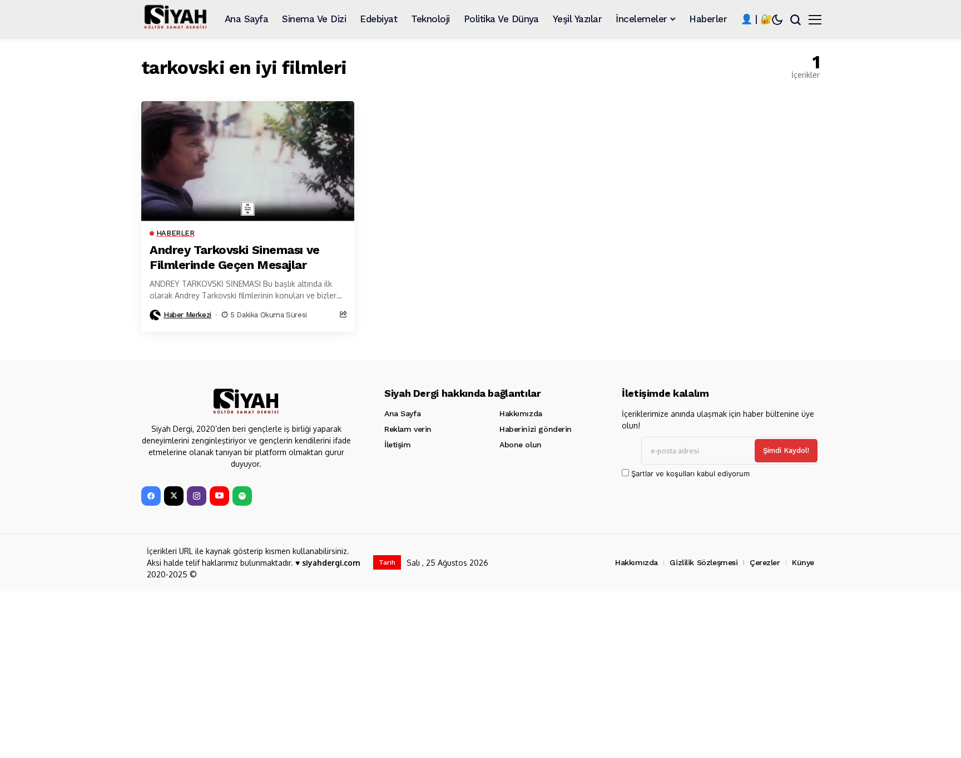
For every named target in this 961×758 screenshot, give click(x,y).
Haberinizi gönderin (535, 429)
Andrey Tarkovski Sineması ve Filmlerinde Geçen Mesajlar (235, 257)
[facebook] (151, 496)
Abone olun (520, 444)
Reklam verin (408, 429)
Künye (803, 562)
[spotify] (242, 496)
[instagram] (196, 496)
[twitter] (174, 496)
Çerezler (765, 562)
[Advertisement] (475, 674)
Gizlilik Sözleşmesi (703, 562)
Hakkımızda (520, 413)
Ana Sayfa (402, 413)
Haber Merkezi (187, 315)
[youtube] (219, 496)
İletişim (397, 444)
